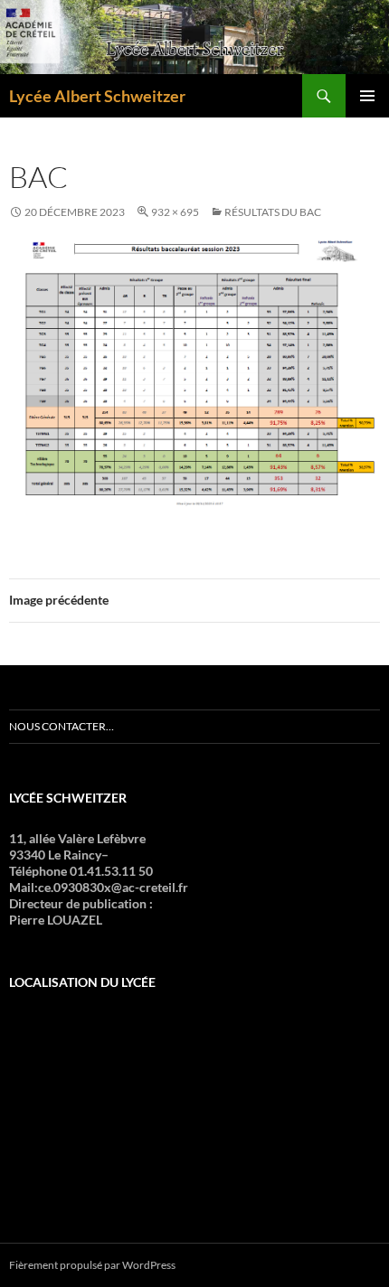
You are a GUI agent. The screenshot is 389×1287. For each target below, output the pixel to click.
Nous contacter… (61, 726)
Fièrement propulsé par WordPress (92, 1265)
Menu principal (367, 95)
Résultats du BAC (272, 212)
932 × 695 (175, 212)
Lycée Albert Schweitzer (97, 96)
